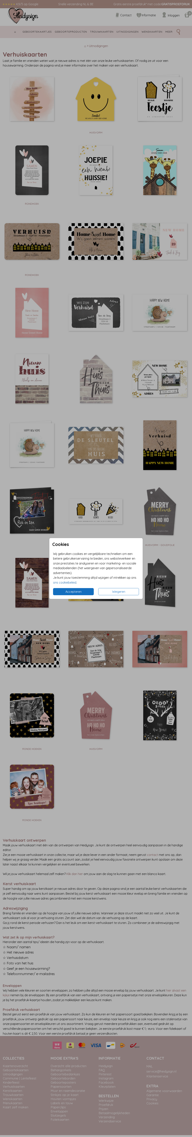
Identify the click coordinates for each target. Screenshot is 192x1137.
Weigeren (118, 592)
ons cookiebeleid (64, 582)
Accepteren (73, 592)
